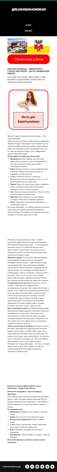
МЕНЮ (28, 30)
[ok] (27, 467)
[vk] (32, 467)
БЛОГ (29, 24)
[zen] (37, 467)
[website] (42, 467)
